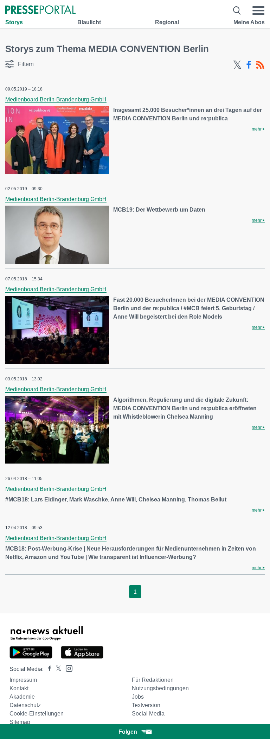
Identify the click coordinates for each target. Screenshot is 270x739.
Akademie (22, 697)
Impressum (23, 680)
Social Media (148, 714)
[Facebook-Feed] (248, 65)
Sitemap (19, 722)
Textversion (146, 705)
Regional (167, 22)
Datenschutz (25, 705)
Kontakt (18, 688)
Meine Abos (249, 22)
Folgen (127, 732)
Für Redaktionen (153, 680)
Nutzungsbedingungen (160, 688)
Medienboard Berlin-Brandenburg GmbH (56, 99)
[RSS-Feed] (260, 65)
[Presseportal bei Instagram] (67, 668)
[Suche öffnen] (237, 10)
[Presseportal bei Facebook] (47, 669)
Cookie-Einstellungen (36, 714)
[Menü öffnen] (258, 10)
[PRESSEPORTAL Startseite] (40, 10)
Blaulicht (89, 22)
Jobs (138, 697)
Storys (14, 22)
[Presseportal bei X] (56, 669)
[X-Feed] (237, 65)
